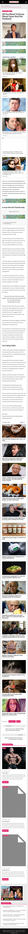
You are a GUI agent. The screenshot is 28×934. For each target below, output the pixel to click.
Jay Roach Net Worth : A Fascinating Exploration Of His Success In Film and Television (14, 915)
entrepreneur (12, 721)
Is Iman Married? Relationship (9, 222)
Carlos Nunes (5, 773)
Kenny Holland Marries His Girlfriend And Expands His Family (12, 417)
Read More (5, 782)
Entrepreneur (5, 11)
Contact (8, 930)
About (4, 930)
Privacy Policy (22, 930)
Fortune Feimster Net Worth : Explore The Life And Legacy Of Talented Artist (13, 924)
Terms (12, 930)
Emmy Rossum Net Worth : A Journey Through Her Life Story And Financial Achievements (14, 911)
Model (10, 11)
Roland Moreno (6, 870)
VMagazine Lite (14, 932)
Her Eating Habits (7, 223)
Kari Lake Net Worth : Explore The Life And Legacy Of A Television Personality (14, 919)
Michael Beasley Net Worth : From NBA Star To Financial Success (13, 906)
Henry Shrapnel (5, 821)
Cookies (16, 930)
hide (18, 211)
